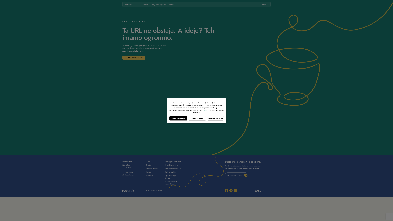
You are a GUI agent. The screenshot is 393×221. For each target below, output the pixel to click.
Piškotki (205, 110)
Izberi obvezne (197, 118)
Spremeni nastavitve (215, 118)
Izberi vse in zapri (178, 118)
